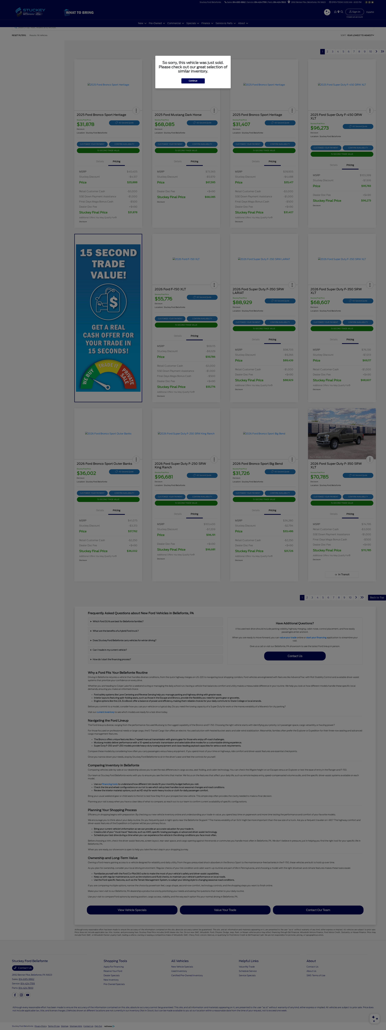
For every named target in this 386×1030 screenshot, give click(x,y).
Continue (193, 81)
